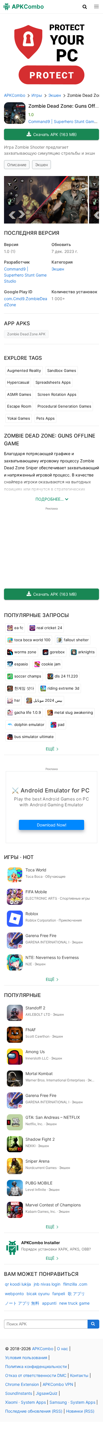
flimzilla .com (75, 1284)
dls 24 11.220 (66, 676)
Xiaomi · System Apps (25, 1402)
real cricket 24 (49, 627)
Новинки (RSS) (80, 1411)
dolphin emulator (29, 724)
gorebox (57, 652)
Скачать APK (55, 134)
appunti (49, 1303)
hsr (17, 700)
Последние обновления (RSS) (33, 1411)
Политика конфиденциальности (36, 1366)
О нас (62, 1348)
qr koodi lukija (18, 1284)
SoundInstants (18, 1393)
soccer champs (27, 676)
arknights (86, 652)
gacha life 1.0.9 (27, 712)
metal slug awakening (73, 712)
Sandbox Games (61, 370)
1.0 (9, 251)
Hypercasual (18, 382)
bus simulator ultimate (34, 736)
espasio (21, 664)
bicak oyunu (38, 1293)
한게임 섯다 (24, 688)
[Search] (93, 1324)
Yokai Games (18, 418)
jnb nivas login (47, 1284)
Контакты (79, 1375)
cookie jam (50, 664)
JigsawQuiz (47, 1393)
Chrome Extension (22, 1384)
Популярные (22, 995)
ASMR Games (19, 394)
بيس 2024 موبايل (47, 700)
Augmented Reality (24, 370)
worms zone (25, 652)
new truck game (74, 1303)
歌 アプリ (76, 1293)
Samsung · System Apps (72, 1402)
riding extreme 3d (63, 688)
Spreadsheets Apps (53, 382)
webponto (14, 1293)
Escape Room (19, 406)
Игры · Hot (19, 857)
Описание (16, 164)
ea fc (18, 627)
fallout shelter (76, 639)
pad (61, 724)
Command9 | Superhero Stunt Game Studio (25, 274)
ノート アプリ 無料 (22, 1303)
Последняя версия (31, 233)
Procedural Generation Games (64, 406)
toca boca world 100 (32, 639)
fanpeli (58, 1293)
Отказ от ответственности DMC (35, 1375)
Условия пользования (26, 1357)
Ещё (50, 748)
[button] (85, 6)
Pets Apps (45, 418)
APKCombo (14, 95)
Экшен (41, 164)
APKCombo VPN (58, 1384)
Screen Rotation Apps (56, 394)
